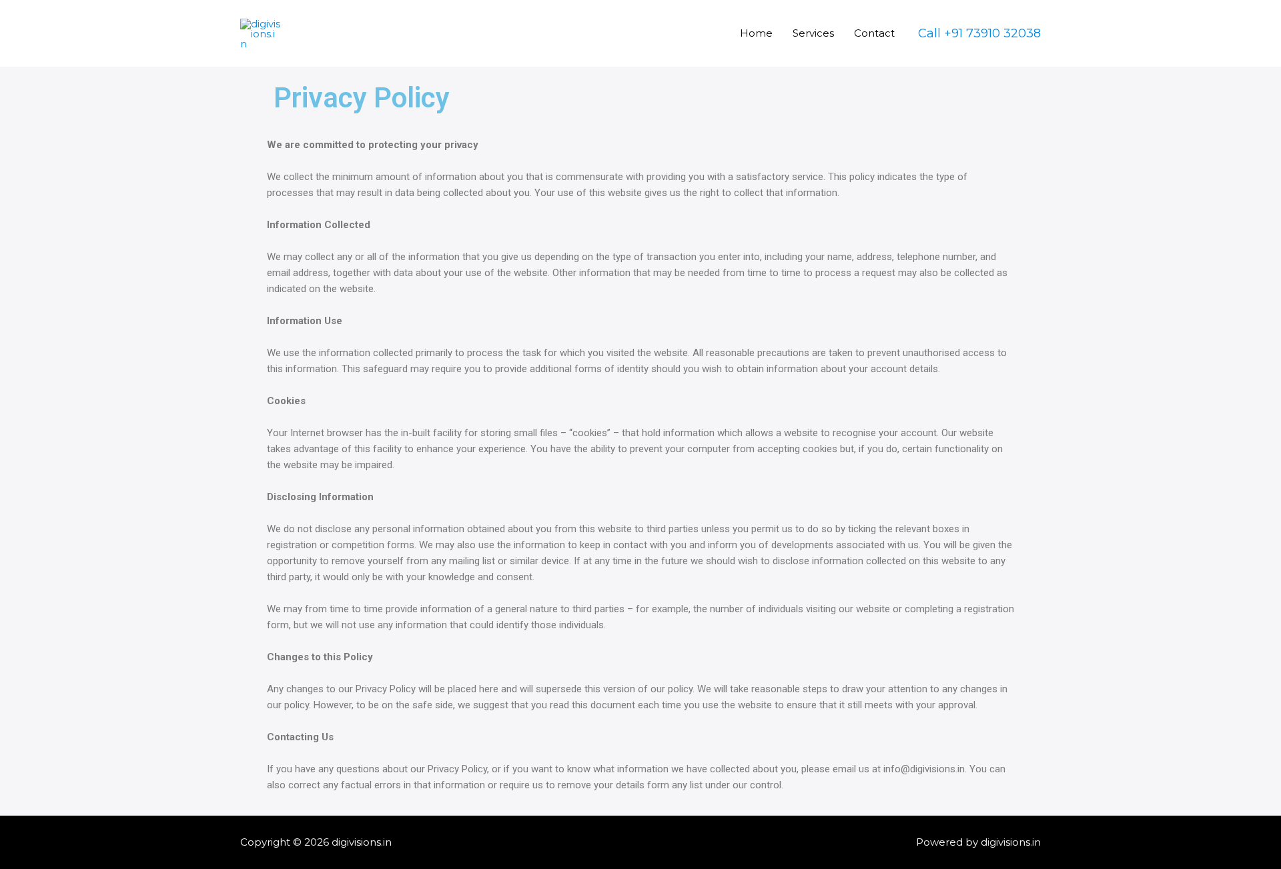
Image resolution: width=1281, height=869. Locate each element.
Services (813, 33)
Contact (874, 33)
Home (756, 33)
